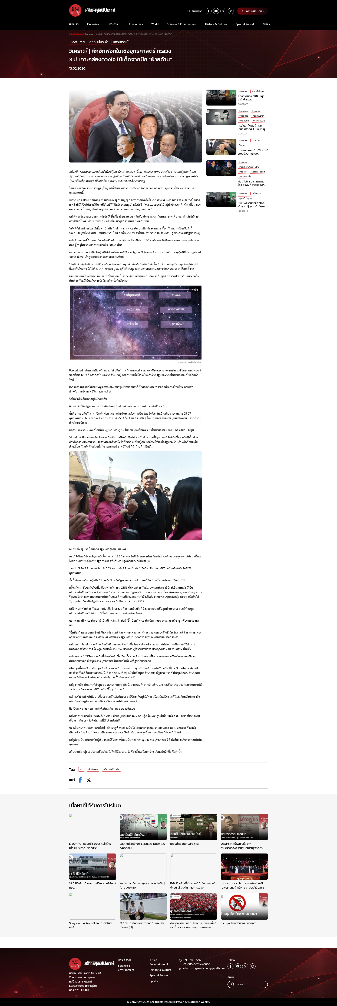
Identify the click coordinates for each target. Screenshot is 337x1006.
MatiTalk (243, 171)
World (154, 24)
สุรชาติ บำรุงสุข (258, 91)
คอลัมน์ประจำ (98, 42)
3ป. (81, 769)
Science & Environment (182, 24)
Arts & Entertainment (159, 962)
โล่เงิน (242, 145)
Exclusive (93, 24)
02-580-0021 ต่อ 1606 (196, 964)
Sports (154, 981)
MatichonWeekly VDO (249, 166)
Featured (78, 42)
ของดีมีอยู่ (243, 115)
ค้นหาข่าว (196, 11)
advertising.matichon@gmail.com (203, 968)
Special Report (245, 24)
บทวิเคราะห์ (114, 24)
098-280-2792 (192, 960)
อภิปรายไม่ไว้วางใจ (111, 769)
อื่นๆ (265, 24)
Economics (136, 24)
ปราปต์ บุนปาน (259, 120)
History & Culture (216, 24)
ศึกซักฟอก (93, 769)
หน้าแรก (74, 24)
